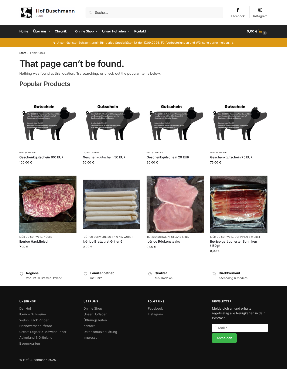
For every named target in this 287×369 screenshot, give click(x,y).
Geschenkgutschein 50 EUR (104, 157)
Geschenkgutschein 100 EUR (41, 157)
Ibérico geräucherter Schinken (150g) (233, 243)
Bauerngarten (29, 343)
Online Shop (92, 308)
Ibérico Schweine (32, 314)
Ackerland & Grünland (35, 337)
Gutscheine (27, 152)
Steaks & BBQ (180, 236)
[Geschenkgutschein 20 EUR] (175, 120)
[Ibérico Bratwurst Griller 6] (111, 204)
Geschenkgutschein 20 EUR (168, 157)
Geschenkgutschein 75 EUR (231, 157)
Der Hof (25, 308)
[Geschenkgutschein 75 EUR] (238, 120)
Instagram (260, 16)
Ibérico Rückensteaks (163, 241)
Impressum (91, 337)
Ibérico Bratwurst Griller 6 (103, 241)
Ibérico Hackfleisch (34, 241)
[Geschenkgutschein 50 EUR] (111, 120)
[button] (257, 31)
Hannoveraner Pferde (35, 326)
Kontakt (89, 326)
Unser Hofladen (95, 314)
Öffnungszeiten (95, 320)
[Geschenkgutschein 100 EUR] (48, 120)
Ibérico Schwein (30, 236)
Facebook (238, 16)
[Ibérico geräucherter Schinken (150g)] (238, 204)
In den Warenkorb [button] (48, 171)
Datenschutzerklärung (100, 332)
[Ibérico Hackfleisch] (48, 204)
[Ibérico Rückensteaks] (175, 204)
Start (22, 53)
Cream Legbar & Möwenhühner (42, 332)
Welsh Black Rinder (34, 320)
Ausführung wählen (47, 255)
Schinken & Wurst (120, 236)
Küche (48, 236)
